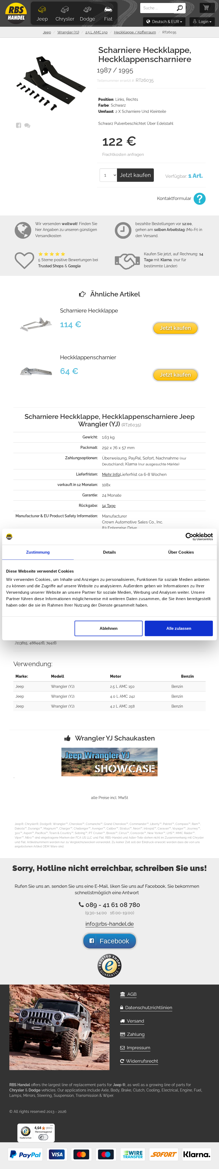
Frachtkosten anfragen (123, 154)
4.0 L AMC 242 (122, 696)
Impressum (137, 1047)
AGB (130, 994)
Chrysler (65, 19)
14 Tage (109, 505)
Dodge (87, 19)
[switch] (43, 1137)
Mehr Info (111, 474)
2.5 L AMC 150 (96, 32)
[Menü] (51, 1127)
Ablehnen (109, 628)
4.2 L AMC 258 (122, 706)
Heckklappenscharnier (88, 357)
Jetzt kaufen (135, 175)
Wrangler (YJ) (68, 32)
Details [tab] (109, 552)
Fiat (108, 19)
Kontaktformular (174, 198)
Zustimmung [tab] (38, 552)
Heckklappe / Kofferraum (135, 32)
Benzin (177, 686)
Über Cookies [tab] (181, 552)
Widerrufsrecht (141, 1061)
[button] (164, 21)
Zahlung (135, 1034)
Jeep (42, 19)
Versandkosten (48, 236)
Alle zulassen (178, 628)
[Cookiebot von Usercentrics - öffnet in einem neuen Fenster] (189, 537)
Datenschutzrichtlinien (147, 1007)
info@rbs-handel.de (109, 924)
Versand (134, 1021)
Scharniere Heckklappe (89, 311)
